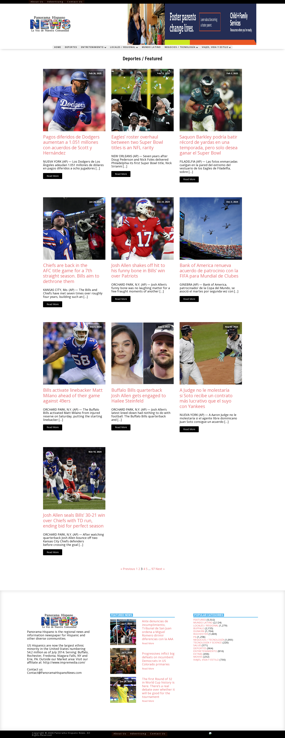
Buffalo (198, 628)
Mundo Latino (151, 47)
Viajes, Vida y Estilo (215, 47)
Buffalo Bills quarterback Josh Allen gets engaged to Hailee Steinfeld (138, 395)
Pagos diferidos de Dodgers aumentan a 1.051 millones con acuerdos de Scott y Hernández (71, 145)
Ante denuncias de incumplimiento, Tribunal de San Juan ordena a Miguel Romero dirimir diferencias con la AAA (157, 630)
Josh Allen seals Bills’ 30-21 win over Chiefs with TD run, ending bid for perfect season (74, 520)
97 (153, 569)
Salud (197, 645)
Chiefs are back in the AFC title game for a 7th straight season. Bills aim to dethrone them (71, 273)
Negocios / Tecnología (180, 47)
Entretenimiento (92, 47)
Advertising (55, 1)
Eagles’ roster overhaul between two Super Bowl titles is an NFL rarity (137, 142)
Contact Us (74, 1)
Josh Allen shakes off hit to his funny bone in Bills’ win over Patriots (138, 271)
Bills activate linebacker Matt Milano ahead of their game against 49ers (73, 395)
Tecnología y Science (207, 642)
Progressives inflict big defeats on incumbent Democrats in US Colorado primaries (158, 659)
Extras (197, 653)
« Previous (128, 569)
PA (194, 636)
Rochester (200, 633)
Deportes (71, 47)
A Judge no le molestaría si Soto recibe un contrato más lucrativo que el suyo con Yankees (206, 398)
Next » (160, 569)
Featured (153, 58)
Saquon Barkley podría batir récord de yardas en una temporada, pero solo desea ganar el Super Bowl (209, 145)
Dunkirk (199, 631)
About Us (37, 1)
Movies (198, 656)
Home (57, 47)
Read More (53, 175)
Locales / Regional (122, 47)
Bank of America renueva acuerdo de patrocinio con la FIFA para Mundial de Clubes (209, 271)
